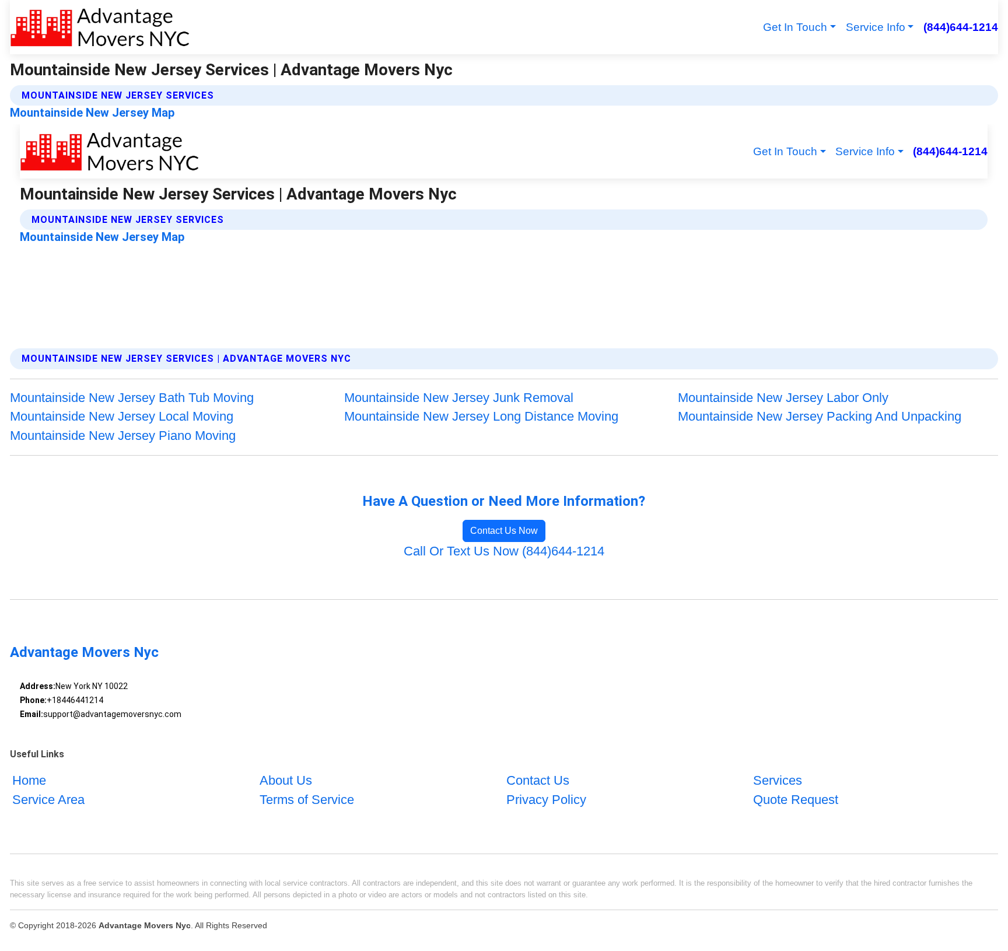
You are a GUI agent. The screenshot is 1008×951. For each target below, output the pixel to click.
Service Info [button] (875, 27)
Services (777, 780)
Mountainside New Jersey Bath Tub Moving (132, 397)
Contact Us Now (504, 531)
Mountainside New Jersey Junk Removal (458, 397)
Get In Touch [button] (795, 27)
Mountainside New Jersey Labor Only (783, 397)
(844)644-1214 (960, 27)
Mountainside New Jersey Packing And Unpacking (819, 416)
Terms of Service (307, 799)
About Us (286, 780)
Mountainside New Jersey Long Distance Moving (481, 416)
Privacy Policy (546, 799)
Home (29, 780)
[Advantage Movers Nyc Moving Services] (100, 27)
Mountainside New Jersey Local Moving (121, 416)
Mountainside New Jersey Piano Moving (123, 435)
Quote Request (795, 799)
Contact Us (537, 780)
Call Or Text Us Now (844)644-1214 (504, 551)
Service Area (48, 799)
